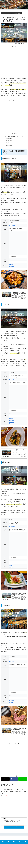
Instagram (11, 422)
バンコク (10, 13)
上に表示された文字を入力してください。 (12, 821)
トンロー (4, 13)
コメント (4, 795)
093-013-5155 (12, 225)
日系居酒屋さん (18, 13)
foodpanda (11, 423)
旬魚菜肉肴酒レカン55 (11, 138)
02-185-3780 (12, 379)
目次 (12, 133)
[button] (6, 287)
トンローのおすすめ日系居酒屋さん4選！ (14, 136)
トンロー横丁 (9, 140)
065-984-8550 (12, 661)
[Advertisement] (14, 61)
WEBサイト (12, 264)
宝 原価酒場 (9, 145)
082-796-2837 (12, 526)
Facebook (11, 266)
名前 (2, 813)
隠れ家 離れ (9, 143)
